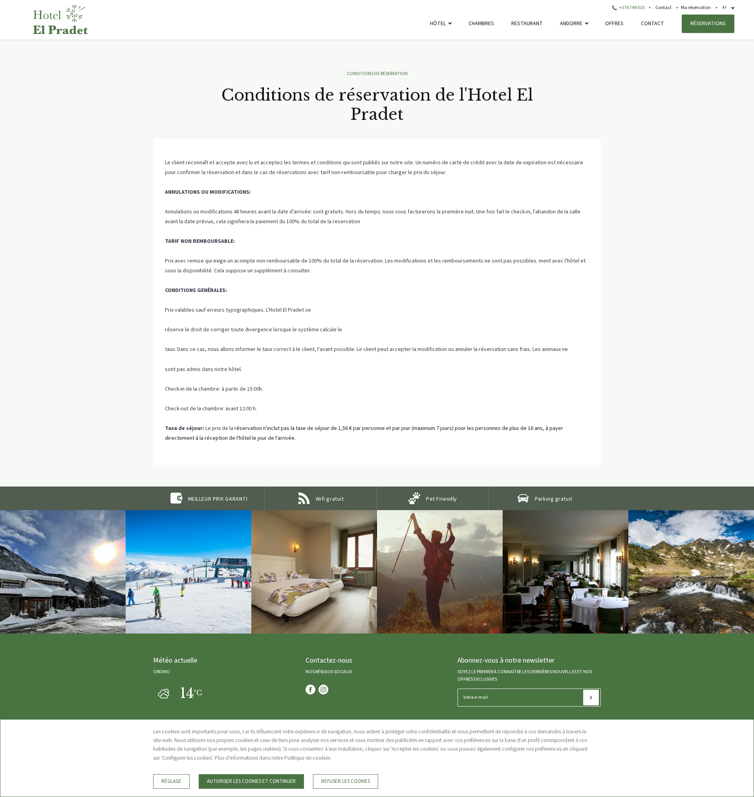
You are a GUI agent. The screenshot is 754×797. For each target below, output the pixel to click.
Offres (614, 24)
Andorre (571, 24)
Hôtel (438, 24)
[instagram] (323, 689)
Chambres (481, 24)
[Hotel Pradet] (60, 33)
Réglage (171, 781)
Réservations (708, 24)
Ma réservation (696, 7)
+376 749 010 (631, 7)
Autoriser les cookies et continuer (251, 781)
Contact (663, 7)
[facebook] (310, 689)
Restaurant (527, 24)
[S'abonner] (591, 697)
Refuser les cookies (345, 781)
